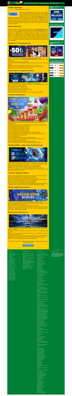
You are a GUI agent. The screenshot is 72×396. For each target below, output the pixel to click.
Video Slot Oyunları (40, 388)
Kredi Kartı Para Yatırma (12, 272)
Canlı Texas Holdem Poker (41, 280)
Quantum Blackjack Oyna (41, 357)
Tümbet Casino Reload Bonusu (42, 374)
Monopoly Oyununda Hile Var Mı (42, 344)
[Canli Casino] (14, 4)
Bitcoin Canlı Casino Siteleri (41, 263)
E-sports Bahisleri (11, 261)
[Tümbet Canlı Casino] (51, 65)
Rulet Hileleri (39, 360)
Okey (38, 347)
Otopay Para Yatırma (11, 273)
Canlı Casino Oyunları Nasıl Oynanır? (28, 265)
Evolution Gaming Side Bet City (42, 314)
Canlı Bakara (39, 267)
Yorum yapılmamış (27, 9)
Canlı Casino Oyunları (40, 270)
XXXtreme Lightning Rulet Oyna (42, 392)
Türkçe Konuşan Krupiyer (41, 386)
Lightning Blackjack (40, 334)
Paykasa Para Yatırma (11, 274)
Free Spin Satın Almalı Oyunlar (41, 324)
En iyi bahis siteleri (54, 253)
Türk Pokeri (39, 379)
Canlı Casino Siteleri (40, 274)
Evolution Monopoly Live (41, 319)
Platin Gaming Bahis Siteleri (12, 278)
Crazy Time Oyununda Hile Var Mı (42, 288)
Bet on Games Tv (39, 259)
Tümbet (40, 17)
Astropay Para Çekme (11, 253)
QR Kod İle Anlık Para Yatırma (41, 356)
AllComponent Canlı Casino (41, 253)
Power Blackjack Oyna (40, 352)
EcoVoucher (10, 265)
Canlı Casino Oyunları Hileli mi (42, 271)
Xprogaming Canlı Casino (41, 391)
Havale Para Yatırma (11, 269)
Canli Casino (10, 257)
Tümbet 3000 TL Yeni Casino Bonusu (43, 370)
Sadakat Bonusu (39, 361)
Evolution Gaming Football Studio (42, 310)
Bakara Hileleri (39, 258)
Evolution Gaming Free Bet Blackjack (42, 311)
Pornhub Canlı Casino (40, 349)
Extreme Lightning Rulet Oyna (41, 322)
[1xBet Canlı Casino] (51, 73)
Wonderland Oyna (40, 390)
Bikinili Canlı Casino (40, 262)
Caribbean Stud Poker (40, 283)
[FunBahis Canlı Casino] (51, 68)
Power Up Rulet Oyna (40, 353)
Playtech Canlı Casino (40, 348)
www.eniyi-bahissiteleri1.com (55, 255)
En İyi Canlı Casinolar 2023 (41, 301)
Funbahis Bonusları (40, 328)
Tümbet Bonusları (21, 9)
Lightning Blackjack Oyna (27, 266)
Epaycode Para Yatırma (12, 266)
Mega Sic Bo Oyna (40, 339)
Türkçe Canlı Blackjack (40, 382)
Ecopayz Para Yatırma (11, 264)
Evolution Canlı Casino (40, 304)
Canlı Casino (10, 256)
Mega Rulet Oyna (39, 338)
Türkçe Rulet (39, 387)
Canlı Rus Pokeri (39, 279)
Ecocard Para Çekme (11, 262)
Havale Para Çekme (11, 268)
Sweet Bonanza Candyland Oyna (42, 367)
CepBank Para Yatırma (11, 260)
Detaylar (61, 65)
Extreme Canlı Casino (40, 320)
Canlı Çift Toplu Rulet (40, 278)
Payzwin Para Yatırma (11, 277)
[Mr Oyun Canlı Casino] (51, 70)
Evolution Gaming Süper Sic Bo (42, 315)
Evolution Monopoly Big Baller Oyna (28, 261)
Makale (17, 9)
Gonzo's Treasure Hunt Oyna (41, 329)
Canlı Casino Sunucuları (41, 275)
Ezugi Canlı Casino (40, 323)
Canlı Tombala (39, 282)
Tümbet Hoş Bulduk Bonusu (41, 375)
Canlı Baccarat (39, 266)
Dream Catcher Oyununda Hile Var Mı (43, 291)
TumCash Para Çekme (40, 378)
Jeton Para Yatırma (11, 270)
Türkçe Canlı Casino (40, 383)
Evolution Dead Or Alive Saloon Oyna (28, 262)
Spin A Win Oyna (39, 364)
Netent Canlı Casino (40, 345)
